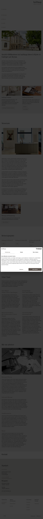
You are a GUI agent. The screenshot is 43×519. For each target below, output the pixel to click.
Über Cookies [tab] (35, 252)
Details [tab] (21, 252)
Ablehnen (21, 269)
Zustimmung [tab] (7, 252)
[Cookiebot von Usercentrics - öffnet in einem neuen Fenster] (37, 249)
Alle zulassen (35, 269)
